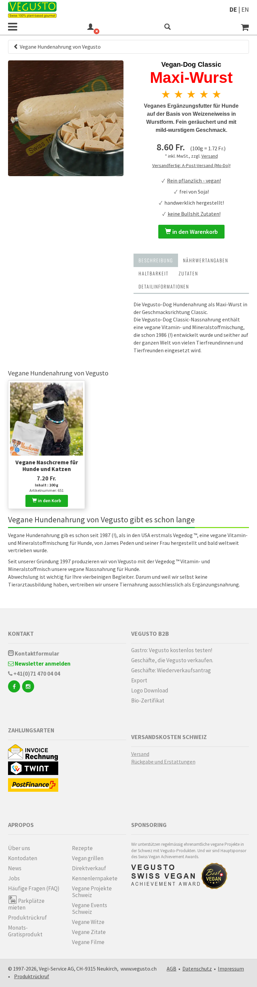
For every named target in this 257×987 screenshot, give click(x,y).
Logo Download (149, 690)
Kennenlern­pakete (94, 878)
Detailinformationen (164, 286)
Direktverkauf (89, 868)
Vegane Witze (88, 922)
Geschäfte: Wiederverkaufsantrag (171, 670)
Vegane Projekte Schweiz (92, 891)
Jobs (14, 878)
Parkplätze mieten (26, 904)
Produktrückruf (27, 917)
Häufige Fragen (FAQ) (34, 888)
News (14, 868)
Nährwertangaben (205, 260)
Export (139, 680)
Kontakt (21, 633)
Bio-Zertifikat (147, 700)
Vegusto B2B (150, 633)
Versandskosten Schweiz (169, 737)
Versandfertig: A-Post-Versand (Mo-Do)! (191, 165)
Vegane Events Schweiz (89, 908)
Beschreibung (156, 260)
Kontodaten (22, 858)
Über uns (19, 848)
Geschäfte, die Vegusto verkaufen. (172, 660)
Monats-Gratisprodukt (25, 931)
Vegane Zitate (89, 932)
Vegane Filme (88, 942)
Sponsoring (149, 825)
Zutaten (188, 273)
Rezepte (82, 848)
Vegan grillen (87, 858)
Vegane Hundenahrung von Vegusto (60, 46)
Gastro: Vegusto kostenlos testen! (171, 650)
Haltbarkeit (154, 273)
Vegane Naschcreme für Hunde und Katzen (46, 466)
